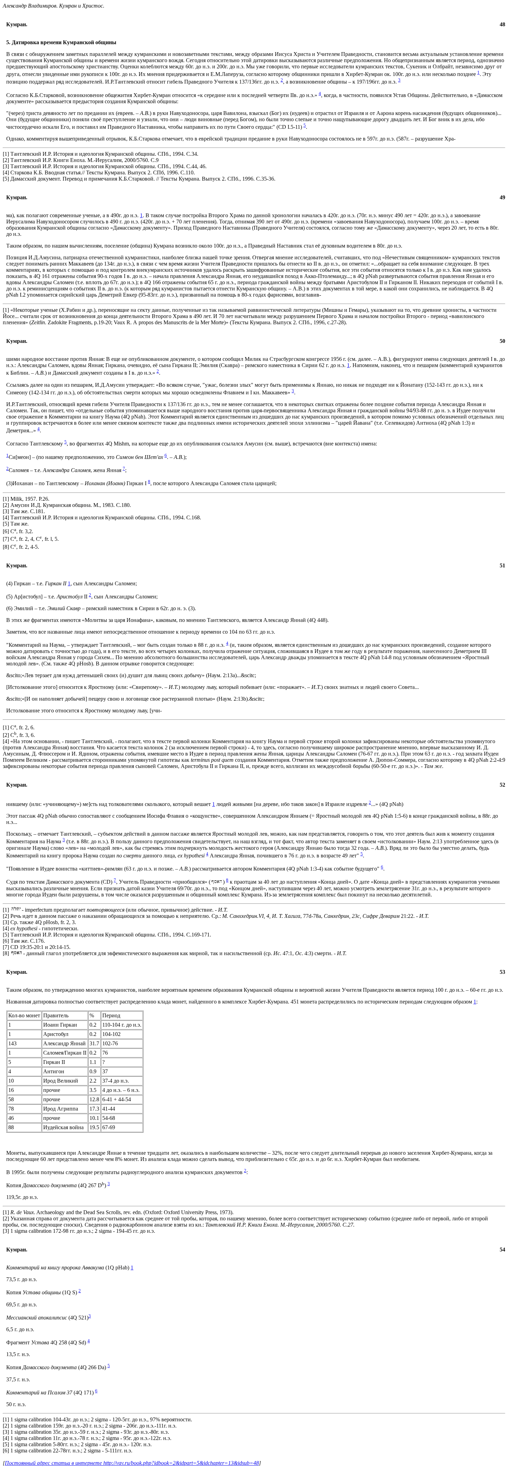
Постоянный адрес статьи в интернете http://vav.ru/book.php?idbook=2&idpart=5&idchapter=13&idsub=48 (132, 1463)
